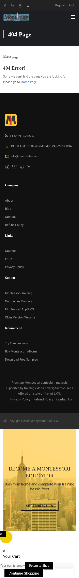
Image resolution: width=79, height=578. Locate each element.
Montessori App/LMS (19, 309)
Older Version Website (20, 317)
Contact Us (64, 399)
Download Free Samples (21, 359)
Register (60, 5)
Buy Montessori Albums (21, 351)
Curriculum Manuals (18, 301)
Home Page (29, 82)
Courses (10, 251)
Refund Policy (14, 225)
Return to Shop (39, 565)
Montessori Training (18, 293)
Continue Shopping (24, 573)
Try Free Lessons (16, 343)
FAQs (8, 259)
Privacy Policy (14, 267)
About (9, 200)
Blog (8, 209)
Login (72, 5)
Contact (10, 217)
